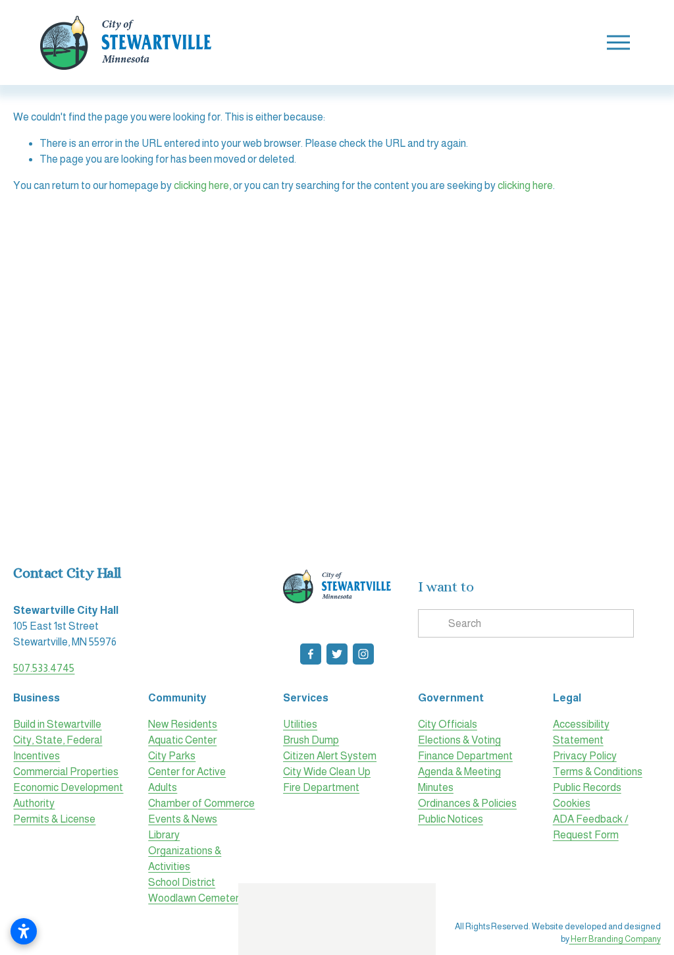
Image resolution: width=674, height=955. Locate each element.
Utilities (300, 724)
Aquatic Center (182, 740)
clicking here (201, 185)
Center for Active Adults (187, 779)
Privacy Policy (585, 755)
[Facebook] (310, 654)
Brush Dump (311, 740)
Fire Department (321, 787)
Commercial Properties (65, 771)
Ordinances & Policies (467, 803)
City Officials (447, 724)
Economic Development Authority (68, 795)
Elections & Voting (459, 740)
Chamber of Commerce (201, 803)
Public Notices (450, 819)
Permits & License (54, 819)
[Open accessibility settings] (24, 931)
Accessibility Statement (581, 732)
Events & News (182, 819)
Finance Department (465, 755)
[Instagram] (363, 654)
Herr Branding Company (615, 939)
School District (181, 882)
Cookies (571, 803)
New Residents (182, 724)
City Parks (171, 755)
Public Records (587, 787)
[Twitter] (337, 654)
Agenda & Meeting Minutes (459, 779)
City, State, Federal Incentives (57, 747)
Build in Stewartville (57, 724)
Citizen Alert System (329, 755)
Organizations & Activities (184, 858)
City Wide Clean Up (327, 771)
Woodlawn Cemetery (196, 898)
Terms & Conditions (597, 771)
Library (164, 834)
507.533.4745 (43, 668)
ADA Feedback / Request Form (591, 826)
